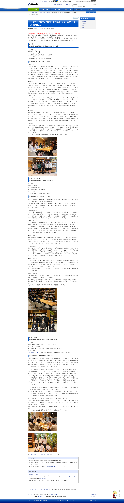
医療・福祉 (45, 9)
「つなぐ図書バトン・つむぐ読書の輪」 (39, 454)
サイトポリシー (43, 500)
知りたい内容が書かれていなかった (59, 462)
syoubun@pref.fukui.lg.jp (52, 466)
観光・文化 (68, 9)
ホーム (29, 12)
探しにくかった (45, 462)
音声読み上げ (44, 1)
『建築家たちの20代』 (34, 352)
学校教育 (84, 23)
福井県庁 (30, 494)
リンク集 (30, 500)
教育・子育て (79, 9)
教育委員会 (84, 21)
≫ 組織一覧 (93, 494)
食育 (83, 27)
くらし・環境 (33, 9)
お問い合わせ (36, 500)
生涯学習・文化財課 (33, 474)
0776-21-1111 (41, 496)
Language (32, 1)
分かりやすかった (35, 462)
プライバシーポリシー (54, 500)
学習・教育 (42, 12)
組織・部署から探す (58, 4)
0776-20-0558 (39, 476)
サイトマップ (68, 4)
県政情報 (90, 9)
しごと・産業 (56, 9)
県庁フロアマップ (71, 500)
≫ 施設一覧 (93, 496)
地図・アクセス (42, 478)
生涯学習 (48, 12)
